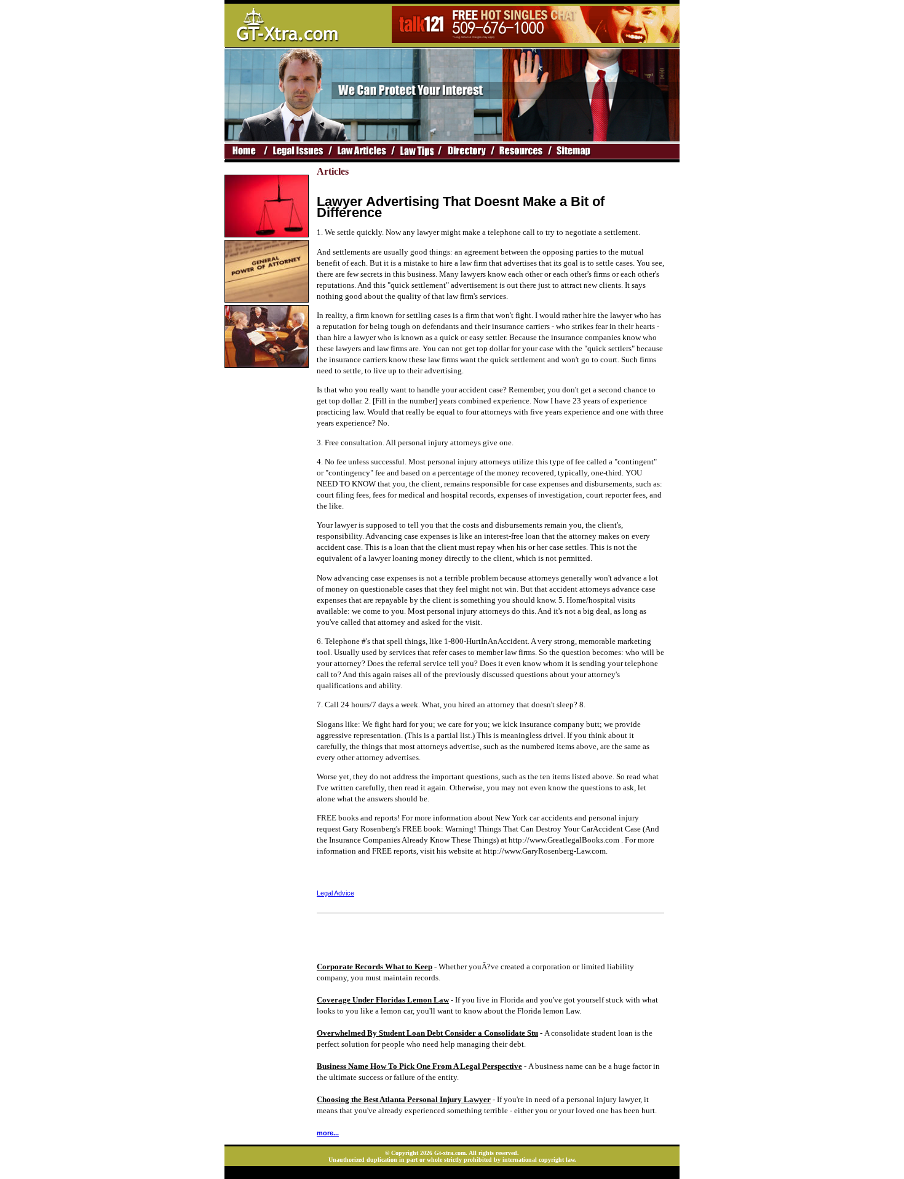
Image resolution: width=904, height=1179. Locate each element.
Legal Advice (335, 893)
